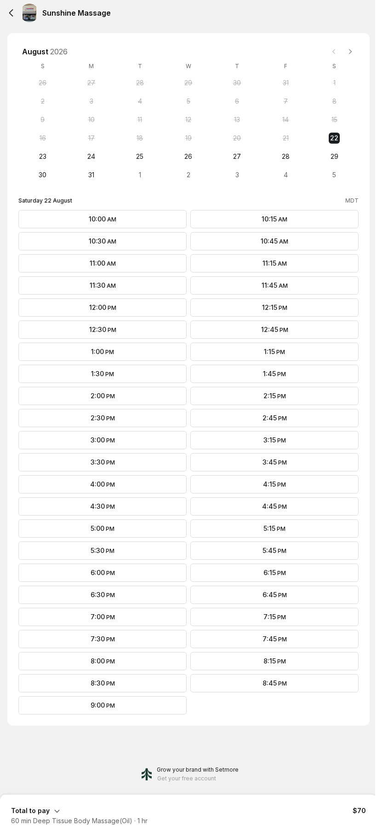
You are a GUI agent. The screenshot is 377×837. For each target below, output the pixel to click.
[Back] (11, 13)
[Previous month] (333, 51)
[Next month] (350, 51)
